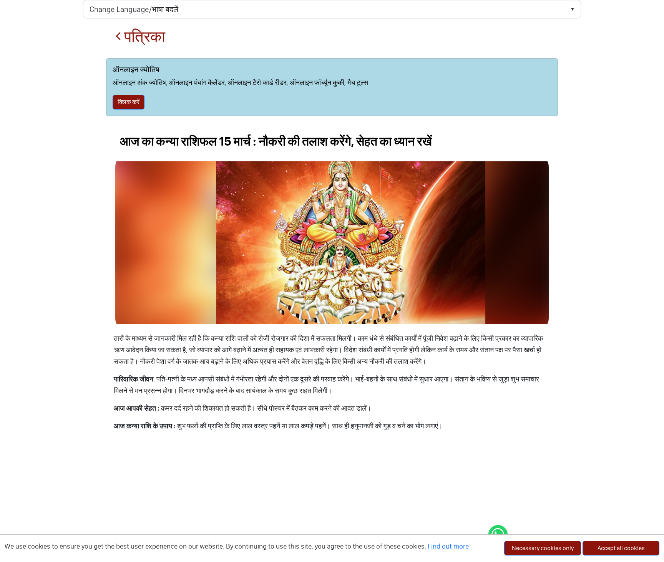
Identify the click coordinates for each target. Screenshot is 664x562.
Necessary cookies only (543, 548)
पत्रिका (143, 36)
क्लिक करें (128, 102)
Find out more (448, 546)
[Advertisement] (332, 504)
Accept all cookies (621, 548)
